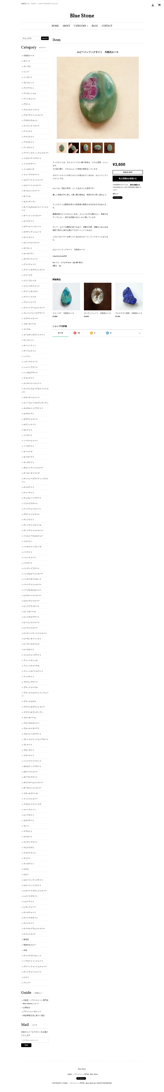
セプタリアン (28, 414)
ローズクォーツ (29, 912)
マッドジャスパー (30, 799)
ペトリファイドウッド (32, 761)
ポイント (27, 61)
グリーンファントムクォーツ (35, 966)
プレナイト (27, 745)
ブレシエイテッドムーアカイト (36, 739)
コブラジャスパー (30, 318)
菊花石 (26, 939)
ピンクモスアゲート (31, 617)
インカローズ (28, 169)
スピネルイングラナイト (33, 408)
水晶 (25, 950)
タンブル (27, 66)
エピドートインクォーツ (33, 180)
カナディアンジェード (32, 232)
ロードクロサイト (30, 918)
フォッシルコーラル (31, 666)
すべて (60, 333)
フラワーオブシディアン (33, 712)
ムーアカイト (28, 815)
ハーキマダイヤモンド (32, 579)
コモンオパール (29, 324)
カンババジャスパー (31, 243)
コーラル (27, 329)
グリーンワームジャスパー (34, 308)
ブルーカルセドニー (31, 723)
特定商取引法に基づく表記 (34, 1015)
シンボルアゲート (30, 372)
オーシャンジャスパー (32, 216)
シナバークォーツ (30, 362)
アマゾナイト (28, 137)
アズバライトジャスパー (33, 115)
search (45, 38)
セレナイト (27, 430)
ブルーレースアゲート (32, 734)
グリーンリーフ (29, 302)
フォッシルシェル (30, 660)
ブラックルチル (29, 701)
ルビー (26, 874)
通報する (115, 194)
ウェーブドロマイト (31, 174)
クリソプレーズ (29, 281)
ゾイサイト (27, 435)
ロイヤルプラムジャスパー (34, 928)
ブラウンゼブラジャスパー (34, 707)
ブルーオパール (29, 718)
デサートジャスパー (31, 514)
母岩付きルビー (29, 945)
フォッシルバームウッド (33, 671)
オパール (27, 196)
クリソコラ (27, 275)
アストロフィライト (31, 110)
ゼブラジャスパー (30, 419)
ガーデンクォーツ (30, 259)
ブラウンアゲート (30, 682)
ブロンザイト (28, 750)
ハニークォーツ (29, 557)
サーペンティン (29, 345)
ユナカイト (27, 837)
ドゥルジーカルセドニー (33, 536)
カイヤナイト (28, 221)
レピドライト (28, 901)
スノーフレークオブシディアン (36, 403)
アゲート (27, 104)
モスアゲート (28, 820)
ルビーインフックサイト (33, 880)
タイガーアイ (28, 457)
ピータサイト (28, 649)
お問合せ (26, 1007)
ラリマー (27, 858)
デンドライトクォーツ (32, 972)
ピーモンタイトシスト (32, 639)
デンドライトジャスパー (33, 530)
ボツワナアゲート (30, 777)
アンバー (27, 983)
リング (26, 72)
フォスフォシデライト (32, 655)
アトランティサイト (31, 126)
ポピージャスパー (30, 772)
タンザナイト (28, 462)
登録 (26, 1045)
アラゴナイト (28, 142)
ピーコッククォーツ (31, 622)
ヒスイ (26, 977)
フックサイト (28, 677)
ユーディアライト (30, 842)
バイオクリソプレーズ (32, 547)
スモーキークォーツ (31, 397)
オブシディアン (29, 202)
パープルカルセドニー (32, 590)
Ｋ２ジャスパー (29, 934)
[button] (81, 26)
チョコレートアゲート (32, 498)
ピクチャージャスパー (32, 595)
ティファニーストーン (32, 509)
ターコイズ (27, 451)
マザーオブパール (30, 793)
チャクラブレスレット (32, 956)
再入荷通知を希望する (128, 178)
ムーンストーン (29, 809)
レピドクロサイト (30, 896)
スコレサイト (28, 378)
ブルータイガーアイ (31, 728)
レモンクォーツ (29, 907)
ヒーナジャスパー (30, 628)
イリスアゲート (29, 164)
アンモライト (28, 147)
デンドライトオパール (32, 525)
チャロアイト (28, 487)
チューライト (28, 493)
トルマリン (27, 541)
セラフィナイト (29, 424)
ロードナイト (28, 923)
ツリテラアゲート (30, 503)
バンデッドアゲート (31, 568)
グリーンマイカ (29, 297)
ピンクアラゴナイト (31, 606)
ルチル (26, 869)
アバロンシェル (29, 93)
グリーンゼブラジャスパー (34, 270)
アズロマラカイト (30, 120)
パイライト (27, 552)
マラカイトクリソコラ (32, 804)
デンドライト (28, 520)
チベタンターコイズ (31, 473)
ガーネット (27, 248)
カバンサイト (28, 237)
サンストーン (28, 340)
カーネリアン (28, 253)
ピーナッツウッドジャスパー (35, 633)
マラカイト (27, 831)
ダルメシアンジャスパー (33, 468)
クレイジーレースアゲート (34, 313)
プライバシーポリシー (32, 1011)
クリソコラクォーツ (31, 286)
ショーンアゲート (30, 367)
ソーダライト (28, 446)
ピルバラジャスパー (31, 601)
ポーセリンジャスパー (32, 788)
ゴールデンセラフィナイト (34, 335)
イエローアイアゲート (32, 158)
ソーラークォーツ (30, 441)
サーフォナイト (29, 351)
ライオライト (28, 864)
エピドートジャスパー (32, 185)
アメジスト (27, 131)
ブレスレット (28, 83)
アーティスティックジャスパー (36, 153)
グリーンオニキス (30, 291)
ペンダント (27, 77)
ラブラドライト (29, 853)
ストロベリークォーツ (32, 383)
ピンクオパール (29, 611)
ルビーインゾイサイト (32, 885)
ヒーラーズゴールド (31, 644)
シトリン (27, 356)
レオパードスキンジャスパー (35, 891)
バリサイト (27, 563)
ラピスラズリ (28, 847)
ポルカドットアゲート (32, 766)
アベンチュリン (29, 99)
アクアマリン (28, 88)
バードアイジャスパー (32, 584)
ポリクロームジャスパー (33, 782)
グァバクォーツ (29, 264)
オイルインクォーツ (31, 191)
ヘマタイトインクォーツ (33, 961)
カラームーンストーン (32, 226)
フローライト (28, 755)
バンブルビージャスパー (33, 574)
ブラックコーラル (30, 687)
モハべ (26, 826)
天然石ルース (28, 55)
